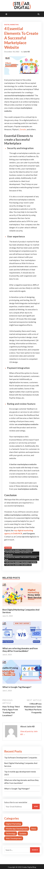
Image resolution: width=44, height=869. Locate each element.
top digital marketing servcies (18, 565)
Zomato (22, 129)
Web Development (14, 838)
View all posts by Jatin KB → (29, 732)
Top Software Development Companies (20, 757)
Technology (11, 833)
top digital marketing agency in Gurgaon (18, 554)
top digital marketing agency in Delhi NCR (21, 558)
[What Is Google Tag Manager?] (22, 684)
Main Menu (13, 14)
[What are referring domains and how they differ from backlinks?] (22, 645)
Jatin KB (26, 52)
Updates (22, 833)
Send (36, 806)
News (33, 828)
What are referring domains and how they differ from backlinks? (20, 649)
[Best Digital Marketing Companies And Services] (22, 607)
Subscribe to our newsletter (15, 802)
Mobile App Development (17, 828)
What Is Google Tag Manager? (16, 687)
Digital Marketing (11, 24)
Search (35, 850)
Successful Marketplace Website (19, 550)
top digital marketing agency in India (21, 562)
